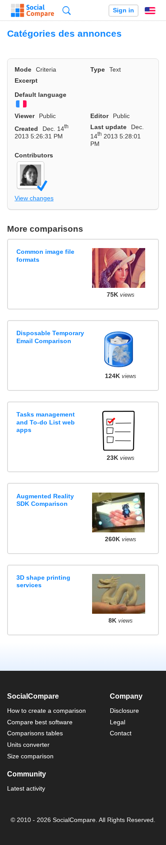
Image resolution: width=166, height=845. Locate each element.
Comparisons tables (35, 733)
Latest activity (26, 788)
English (150, 10)
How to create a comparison (46, 710)
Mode (23, 69)
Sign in (123, 10)
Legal (117, 722)
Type (97, 69)
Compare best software (40, 722)
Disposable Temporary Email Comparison (50, 336)
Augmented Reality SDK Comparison (45, 500)
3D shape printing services (43, 581)
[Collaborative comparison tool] (32, 10)
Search (66, 10)
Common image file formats (45, 255)
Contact (120, 733)
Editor (99, 115)
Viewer (25, 115)
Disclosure (124, 710)
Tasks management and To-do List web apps (45, 422)
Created (26, 128)
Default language (40, 94)
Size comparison (30, 756)
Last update (108, 126)
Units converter (28, 744)
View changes (34, 198)
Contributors (34, 155)
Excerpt (26, 80)
